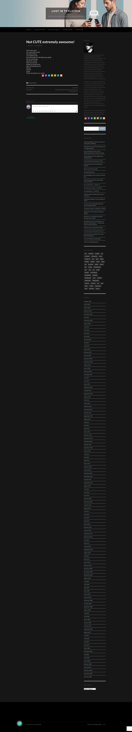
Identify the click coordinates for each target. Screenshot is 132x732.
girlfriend (90, 264)
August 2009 (87, 578)
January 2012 (87, 530)
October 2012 (87, 505)
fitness (98, 261)
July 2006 (86, 654)
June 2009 (86, 584)
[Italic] (35, 111)
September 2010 (88, 549)
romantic (93, 283)
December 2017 (88, 374)
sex (98, 283)
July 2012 (86, 511)
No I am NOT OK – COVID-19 (92, 184)
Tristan (30, 45)
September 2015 (88, 416)
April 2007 (86, 645)
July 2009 (86, 581)
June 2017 (86, 381)
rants (94, 278)
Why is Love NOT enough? (91, 169)
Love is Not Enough (54, 29)
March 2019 (87, 349)
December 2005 (88, 670)
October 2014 (87, 444)
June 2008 (86, 616)
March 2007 (87, 648)
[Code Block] (48, 111)
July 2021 (86, 317)
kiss (85, 267)
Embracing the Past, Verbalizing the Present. (93, 164)
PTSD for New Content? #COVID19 (93, 227)
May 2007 (86, 641)
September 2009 (88, 575)
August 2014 (87, 451)
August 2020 (87, 323)
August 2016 (87, 397)
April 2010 (86, 559)
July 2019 (86, 342)
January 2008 (87, 622)
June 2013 (86, 492)
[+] (54, 111)
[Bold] (33, 111)
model (97, 269)
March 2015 (87, 431)
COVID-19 (87, 259)
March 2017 (87, 384)
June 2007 (86, 638)
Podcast (28, 29)
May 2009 (86, 587)
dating (101, 259)
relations (99, 278)
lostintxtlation (97, 267)
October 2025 (87, 301)
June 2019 (86, 346)
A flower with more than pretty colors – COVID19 (94, 195)
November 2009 (88, 572)
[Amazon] (55, 75)
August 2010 (87, 552)
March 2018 (87, 368)
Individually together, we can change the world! (94, 199)
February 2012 (88, 527)
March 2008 (87, 619)
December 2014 (88, 438)
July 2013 (86, 489)
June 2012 (86, 514)
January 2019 (87, 355)
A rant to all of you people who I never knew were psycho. (94, 234)
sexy (102, 283)
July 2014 (86, 454)
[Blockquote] (46, 111)
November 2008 (88, 600)
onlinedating (88, 275)
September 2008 (88, 606)
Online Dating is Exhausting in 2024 (93, 161)
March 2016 (87, 403)
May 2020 (86, 333)
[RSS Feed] (61, 75)
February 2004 (88, 677)
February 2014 (88, 466)
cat (102, 253)
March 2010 (87, 562)
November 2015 (88, 409)
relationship (87, 280)
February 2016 (88, 406)
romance (87, 283)
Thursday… (30, 89)
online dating (94, 272)
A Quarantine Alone (89, 172)
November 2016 (88, 387)
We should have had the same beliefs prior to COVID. (93, 180)
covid (100, 256)
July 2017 (86, 377)
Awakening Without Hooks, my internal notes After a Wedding (94, 142)
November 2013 (88, 476)
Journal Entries (68, 29)
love (86, 269)
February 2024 (88, 311)
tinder (86, 286)
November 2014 (88, 441)
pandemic (95, 275)
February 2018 (88, 371)
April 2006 (86, 657)
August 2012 (87, 508)
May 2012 (86, 517)
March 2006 (87, 661)
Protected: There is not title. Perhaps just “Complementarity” (94, 147)
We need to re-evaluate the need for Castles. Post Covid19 (93, 217)
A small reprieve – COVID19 (91, 191)
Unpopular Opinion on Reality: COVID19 (95, 208)
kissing (90, 267)
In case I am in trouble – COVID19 (93, 188)
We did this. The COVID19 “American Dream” (94, 212)
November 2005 (88, 673)
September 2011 (88, 537)
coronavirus (94, 256)
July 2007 (86, 635)
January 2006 (87, 667)
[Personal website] (58, 75)
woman (97, 288)
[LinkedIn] (49, 75)
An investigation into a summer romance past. (94, 176)
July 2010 (86, 556)
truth (86, 288)
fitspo (103, 261)
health (96, 264)
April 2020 (86, 336)
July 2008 (86, 613)
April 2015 (86, 428)
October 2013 (87, 479)
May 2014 (86, 457)
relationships (96, 280)
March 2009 (87, 594)
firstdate (87, 261)
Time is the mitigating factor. (91, 242)
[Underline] (38, 111)
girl (85, 264)
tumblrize (91, 288)
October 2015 (87, 412)
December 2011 (88, 533)
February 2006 (88, 664)
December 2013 (88, 473)
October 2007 (87, 626)
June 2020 (86, 330)
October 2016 (87, 390)
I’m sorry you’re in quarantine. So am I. (94, 231)
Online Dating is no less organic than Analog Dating (93, 156)
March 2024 (87, 307)
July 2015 (86, 422)
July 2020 (86, 327)
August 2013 (87, 486)
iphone (101, 264)
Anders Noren (97, 724)
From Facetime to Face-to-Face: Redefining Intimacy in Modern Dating (94, 152)
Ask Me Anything (40, 29)
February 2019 (88, 352)
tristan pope (98, 286)
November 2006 (88, 651)
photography (88, 278)
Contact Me (79, 29)
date (97, 259)
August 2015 (87, 419)
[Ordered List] (42, 111)
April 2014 (86, 460)
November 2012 (88, 502)
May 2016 (86, 400)
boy (85, 253)
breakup (97, 253)
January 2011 (87, 546)
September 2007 (88, 629)
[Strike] (40, 111)
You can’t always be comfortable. (92, 238)
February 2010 (88, 565)
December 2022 (88, 314)
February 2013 (88, 498)
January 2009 (87, 597)
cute (93, 259)
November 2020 (88, 320)
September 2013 (88, 482)
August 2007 (87, 632)
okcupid (87, 272)
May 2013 (86, 495)
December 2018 (88, 358)
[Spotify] (52, 75)
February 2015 (88, 435)
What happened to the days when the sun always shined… (66, 89)
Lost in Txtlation (66, 11)
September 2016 (88, 393)
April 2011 (86, 543)
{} (52, 111)
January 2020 (87, 339)
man (90, 269)
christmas (87, 256)
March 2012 (87, 524)
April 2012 (86, 521)
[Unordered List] (44, 111)
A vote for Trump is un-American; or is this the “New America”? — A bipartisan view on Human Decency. (94, 223)
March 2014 (87, 463)
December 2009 (88, 568)
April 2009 (86, 591)
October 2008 (87, 603)
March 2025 (87, 304)
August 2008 (87, 610)
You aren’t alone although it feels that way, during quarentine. (93, 204)
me (93, 269)
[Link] (50, 111)
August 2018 (87, 365)
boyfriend (91, 253)
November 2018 (88, 362)
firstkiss (92, 261)
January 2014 (87, 470)
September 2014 (88, 447)
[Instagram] (43, 75)
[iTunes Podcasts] (46, 75)
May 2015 (86, 425)
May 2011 (86, 540)
